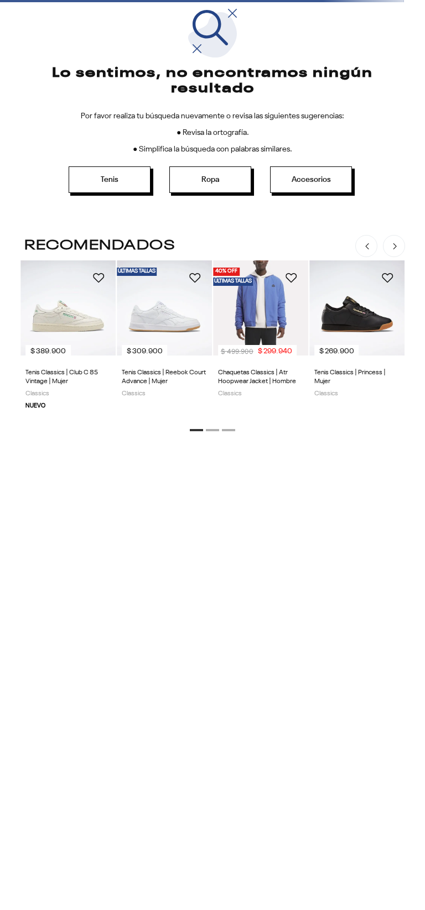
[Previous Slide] (366, 246)
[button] (196, 430)
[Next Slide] (394, 246)
